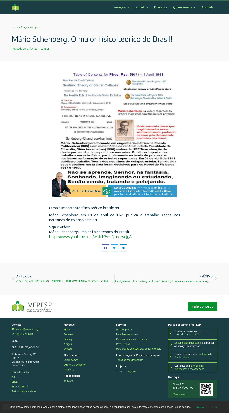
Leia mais (214, 407)
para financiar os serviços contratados (194, 344)
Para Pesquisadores (127, 334)
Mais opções (179, 394)
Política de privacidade (24, 391)
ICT (13, 376)
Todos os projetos (126, 371)
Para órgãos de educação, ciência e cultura (138, 348)
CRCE (15, 381)
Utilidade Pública (20, 372)
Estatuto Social (20, 386)
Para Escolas (123, 344)
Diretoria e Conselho (75, 364)
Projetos (142, 7)
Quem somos (182, 7)
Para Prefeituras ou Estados (131, 339)
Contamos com (189, 367)
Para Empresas (124, 329)
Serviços (119, 7)
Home (15, 27)
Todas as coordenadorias (129, 359)
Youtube (68, 380)
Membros (69, 369)
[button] (105, 247)
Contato (208, 7)
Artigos (25, 27)
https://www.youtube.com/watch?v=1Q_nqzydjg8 (90, 236)
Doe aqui (160, 7)
